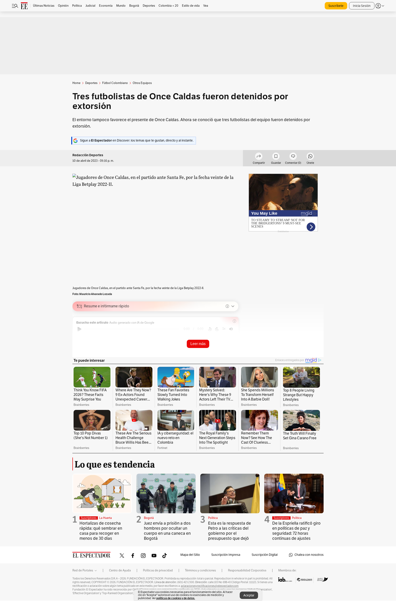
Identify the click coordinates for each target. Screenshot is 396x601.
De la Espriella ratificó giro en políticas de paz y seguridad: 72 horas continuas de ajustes (296, 531)
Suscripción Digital (265, 555)
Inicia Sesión (362, 6)
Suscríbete (336, 6)
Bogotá (149, 518)
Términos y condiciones (200, 570)
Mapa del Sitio (190, 555)
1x (224, 328)
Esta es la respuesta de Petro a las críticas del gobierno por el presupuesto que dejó (229, 531)
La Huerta (105, 518)
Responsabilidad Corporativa (247, 570)
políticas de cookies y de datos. (175, 598)
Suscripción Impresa (225, 555)
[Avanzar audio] (217, 329)
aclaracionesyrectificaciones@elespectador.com (210, 585)
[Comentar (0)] (293, 157)
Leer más (198, 344)
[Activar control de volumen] (231, 329)
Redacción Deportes (87, 155)
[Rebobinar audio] (210, 329)
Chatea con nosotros (309, 555)
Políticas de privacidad (158, 570)
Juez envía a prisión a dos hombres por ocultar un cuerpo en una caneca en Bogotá (167, 531)
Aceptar (248, 595)
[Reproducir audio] (79, 329)
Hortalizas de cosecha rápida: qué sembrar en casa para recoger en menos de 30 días (101, 531)
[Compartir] (258, 157)
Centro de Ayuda (120, 570)
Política (213, 518)
